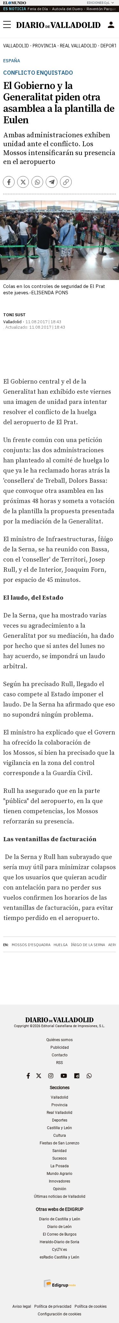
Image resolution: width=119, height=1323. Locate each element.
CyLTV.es (59, 1249)
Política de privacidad (52, 1306)
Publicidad (59, 1047)
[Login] (111, 25)
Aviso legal (21, 1306)
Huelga (61, 945)
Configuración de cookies (59, 1314)
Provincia (44, 46)
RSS (59, 1062)
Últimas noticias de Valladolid (59, 1196)
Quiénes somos (59, 1040)
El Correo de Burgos (59, 1234)
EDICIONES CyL (98, 2)
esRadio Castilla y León (59, 1257)
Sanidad (59, 1151)
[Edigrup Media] (60, 1283)
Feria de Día (38, 8)
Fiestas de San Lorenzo (59, 1143)
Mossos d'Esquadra (31, 945)
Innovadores (59, 1181)
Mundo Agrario (59, 1173)
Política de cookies (91, 1306)
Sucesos (59, 1158)
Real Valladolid (78, 46)
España (11, 61)
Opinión (59, 1189)
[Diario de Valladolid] (58, 25)
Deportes (59, 1120)
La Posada (59, 1166)
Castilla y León (59, 1128)
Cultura (59, 1135)
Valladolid (16, 46)
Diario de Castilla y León (59, 1219)
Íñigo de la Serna (88, 945)
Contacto (60, 1055)
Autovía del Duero (67, 8)
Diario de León (59, 1226)
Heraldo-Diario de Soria (59, 1242)
